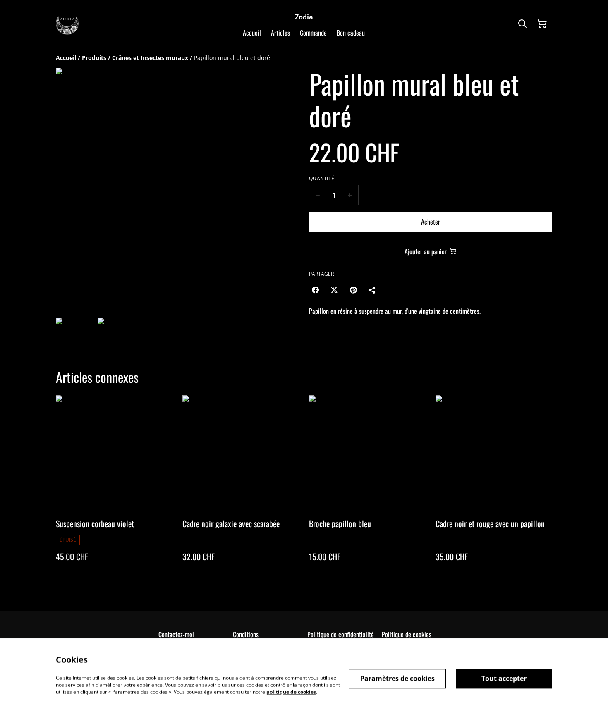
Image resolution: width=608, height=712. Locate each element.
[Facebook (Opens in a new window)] (315, 290)
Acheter (430, 222)
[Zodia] (67, 23)
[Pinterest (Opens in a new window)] (353, 290)
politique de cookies (291, 691)
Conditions (246, 634)
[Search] (522, 24)
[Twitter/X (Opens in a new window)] (334, 290)
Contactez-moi (176, 634)
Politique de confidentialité (340, 634)
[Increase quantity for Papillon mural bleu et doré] (350, 195)
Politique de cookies (406, 634)
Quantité (321, 179)
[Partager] (372, 290)
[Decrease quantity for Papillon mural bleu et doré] (317, 195)
